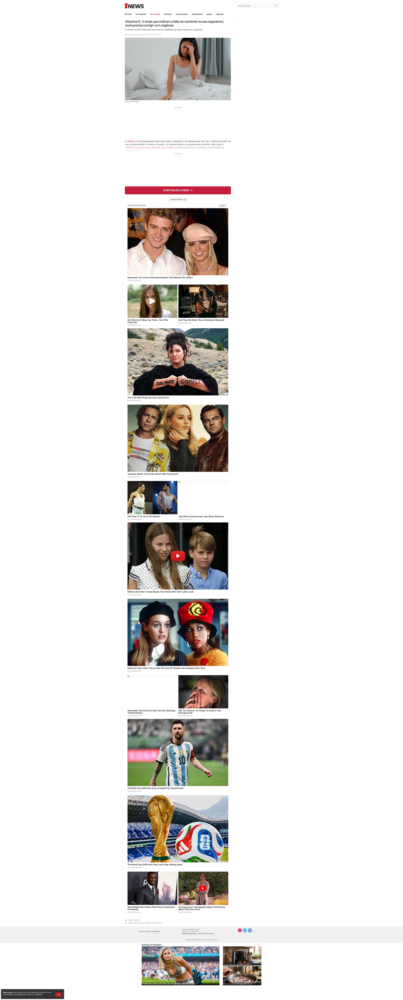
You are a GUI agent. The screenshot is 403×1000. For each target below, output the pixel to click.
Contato (141, 931)
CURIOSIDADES (197, 14)
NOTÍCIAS (128, 14)
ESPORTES (168, 14)
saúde (130, 923)
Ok (59, 994)
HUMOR (209, 14)
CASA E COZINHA (182, 14)
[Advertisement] (178, 123)
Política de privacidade (152, 931)
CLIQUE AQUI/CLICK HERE (205, 933)
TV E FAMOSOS (140, 14)
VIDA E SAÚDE (155, 14)
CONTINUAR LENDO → (178, 190)
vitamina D (132, 141)
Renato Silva (157, 34)
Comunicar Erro (176, 199)
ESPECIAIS (219, 14)
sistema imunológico (142, 923)
